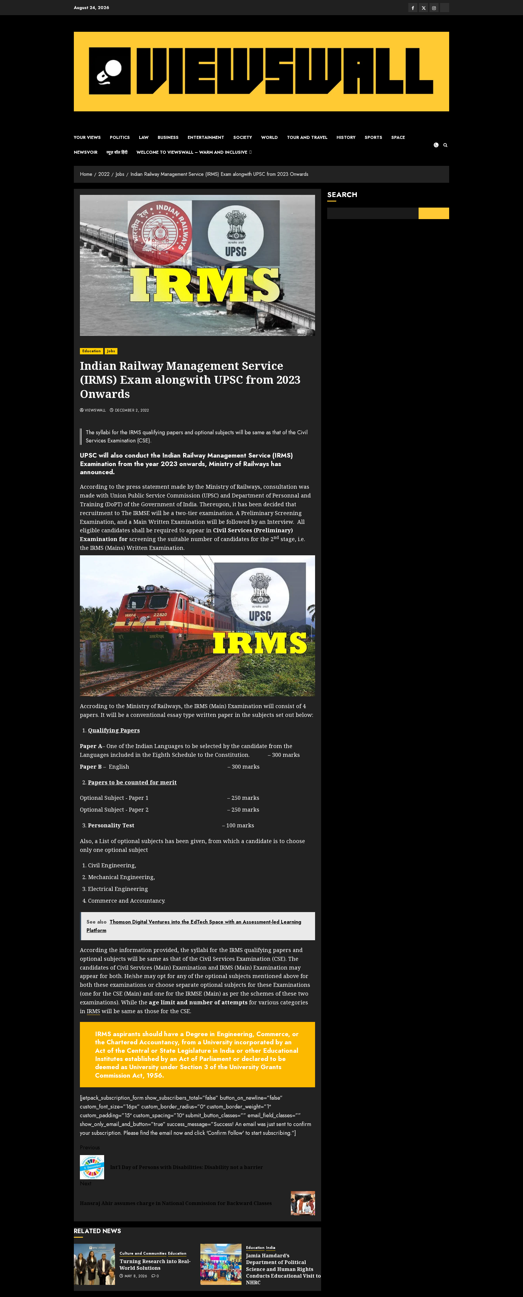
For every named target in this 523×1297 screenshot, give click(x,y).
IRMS (93, 1011)
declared (256, 1058)
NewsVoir (85, 152)
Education (91, 351)
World (269, 137)
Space (398, 137)
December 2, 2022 (132, 410)
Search (342, 194)
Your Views (87, 137)
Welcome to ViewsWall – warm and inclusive (192, 152)
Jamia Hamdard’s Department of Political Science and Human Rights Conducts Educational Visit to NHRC (283, 1269)
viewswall (95, 410)
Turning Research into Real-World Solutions (155, 1264)
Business (168, 137)
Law (144, 137)
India (270, 1247)
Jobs (111, 351)
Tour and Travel (307, 137)
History (346, 137)
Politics (120, 137)
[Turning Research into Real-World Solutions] (94, 1264)
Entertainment (206, 137)
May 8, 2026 (136, 1276)
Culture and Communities (143, 1253)
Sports (373, 137)
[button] (445, 145)
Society (242, 137)
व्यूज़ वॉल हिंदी (117, 152)
